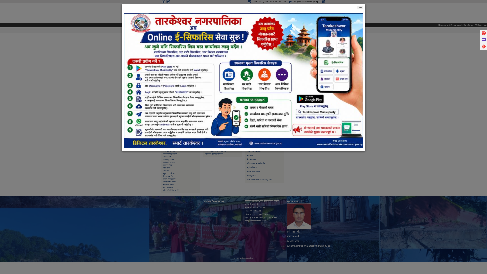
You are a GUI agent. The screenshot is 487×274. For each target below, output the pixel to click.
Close (360, 8)
